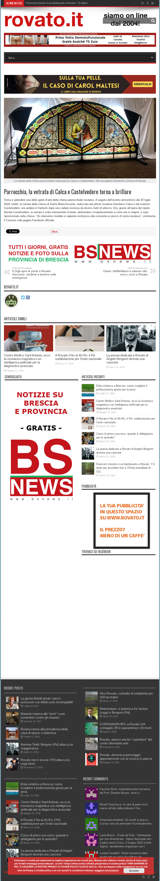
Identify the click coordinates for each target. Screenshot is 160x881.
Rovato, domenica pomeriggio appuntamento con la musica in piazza (126, 756)
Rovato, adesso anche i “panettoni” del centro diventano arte (126, 741)
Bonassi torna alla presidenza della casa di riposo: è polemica (44, 731)
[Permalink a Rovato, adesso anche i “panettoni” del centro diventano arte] (91, 749)
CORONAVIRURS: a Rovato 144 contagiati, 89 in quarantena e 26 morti (125, 726)
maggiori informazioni (106, 870)
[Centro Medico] (80, 46)
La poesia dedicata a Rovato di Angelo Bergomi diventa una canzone (127, 358)
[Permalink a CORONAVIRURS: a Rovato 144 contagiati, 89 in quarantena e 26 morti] (91, 733)
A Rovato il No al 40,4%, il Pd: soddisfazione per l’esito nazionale (78, 357)
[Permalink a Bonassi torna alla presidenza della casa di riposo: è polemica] (12, 738)
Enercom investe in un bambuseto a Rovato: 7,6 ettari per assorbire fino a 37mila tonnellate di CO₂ (125, 468)
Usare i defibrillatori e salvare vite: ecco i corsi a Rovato (125, 271)
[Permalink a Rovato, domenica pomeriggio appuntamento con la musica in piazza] (91, 764)
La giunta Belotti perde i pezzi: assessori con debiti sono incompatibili (47, 700)
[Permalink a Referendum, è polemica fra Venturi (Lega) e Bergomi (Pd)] (91, 718)
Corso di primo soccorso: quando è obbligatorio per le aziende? (44, 837)
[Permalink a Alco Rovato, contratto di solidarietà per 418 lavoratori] (91, 703)
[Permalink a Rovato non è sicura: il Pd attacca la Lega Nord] (12, 769)
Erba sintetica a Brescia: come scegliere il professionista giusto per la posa (46, 787)
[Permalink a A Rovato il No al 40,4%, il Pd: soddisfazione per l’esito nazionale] (79, 350)
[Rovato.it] (80, 23)
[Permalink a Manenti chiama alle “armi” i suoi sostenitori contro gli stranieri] (12, 723)
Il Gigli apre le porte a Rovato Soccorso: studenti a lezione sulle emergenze (34, 273)
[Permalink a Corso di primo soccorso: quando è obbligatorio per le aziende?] (88, 443)
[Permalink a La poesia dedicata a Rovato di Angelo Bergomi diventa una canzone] (131, 350)
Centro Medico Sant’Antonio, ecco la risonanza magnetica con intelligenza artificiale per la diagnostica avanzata (27, 360)
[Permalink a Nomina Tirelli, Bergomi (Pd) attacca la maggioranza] (12, 754)
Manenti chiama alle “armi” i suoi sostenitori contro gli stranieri (43, 715)
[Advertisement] (80, 646)
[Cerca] (153, 21)
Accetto (134, 870)
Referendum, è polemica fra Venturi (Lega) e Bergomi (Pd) (124, 710)
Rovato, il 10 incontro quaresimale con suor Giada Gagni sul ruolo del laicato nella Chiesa (77, 3)
